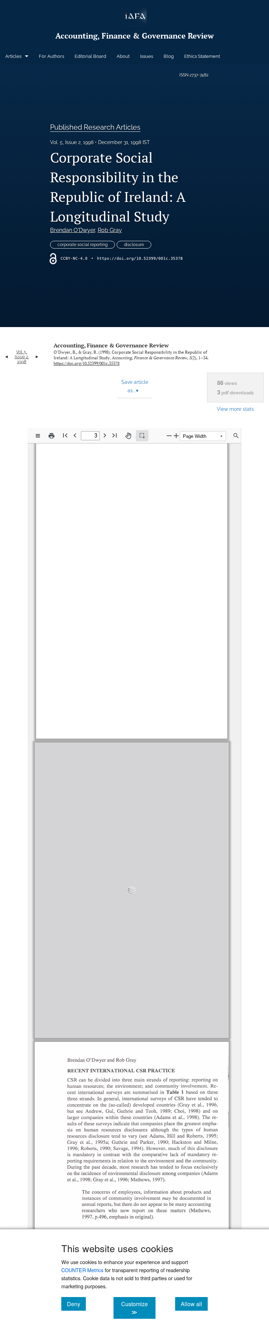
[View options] (38, 435)
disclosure (134, 244)
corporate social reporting (82, 244)
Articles (13, 56)
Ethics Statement (202, 56)
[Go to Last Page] (114, 435)
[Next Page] (105, 435)
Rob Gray (110, 230)
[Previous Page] (75, 435)
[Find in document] (236, 435)
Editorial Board (90, 56)
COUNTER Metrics (82, 1270)
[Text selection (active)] (142, 435)
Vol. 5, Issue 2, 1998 (72, 142)
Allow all (194, 1303)
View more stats (235, 409)
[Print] (51, 435)
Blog (169, 56)
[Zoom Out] (169, 435)
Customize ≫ (138, 1308)
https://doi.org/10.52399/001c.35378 (140, 258)
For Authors (51, 56)
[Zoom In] (176, 435)
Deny (76, 1303)
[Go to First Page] (65, 435)
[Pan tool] (128, 435)
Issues (146, 56)
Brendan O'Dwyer (72, 230)
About (123, 56)
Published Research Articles (95, 127)
